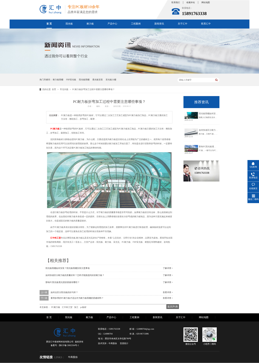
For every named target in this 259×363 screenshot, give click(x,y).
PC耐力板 (55, 307)
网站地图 (205, 2)
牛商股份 (73, 357)
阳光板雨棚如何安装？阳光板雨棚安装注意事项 (68, 268)
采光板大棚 (111, 80)
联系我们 (175, 2)
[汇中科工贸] (50, 9)
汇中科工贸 (67, 307)
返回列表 (172, 306)
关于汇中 (182, 23)
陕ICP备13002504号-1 (69, 345)
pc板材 (83, 307)
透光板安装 (97, 80)
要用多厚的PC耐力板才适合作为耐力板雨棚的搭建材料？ (77, 298)
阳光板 (69, 23)
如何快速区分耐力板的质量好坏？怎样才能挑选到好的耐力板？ (75, 275)
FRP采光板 (71, 80)
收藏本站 (190, 2)
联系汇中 (206, 23)
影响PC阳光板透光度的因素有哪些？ (63, 282)
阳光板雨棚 (84, 80)
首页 (54, 89)
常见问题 (64, 89)
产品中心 (112, 23)
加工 (76, 307)
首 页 (49, 23)
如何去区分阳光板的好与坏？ (64, 292)
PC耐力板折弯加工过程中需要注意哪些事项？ (93, 89)
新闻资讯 (159, 23)
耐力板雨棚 (58, 80)
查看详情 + (168, 292)
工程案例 (136, 23)
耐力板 (90, 23)
